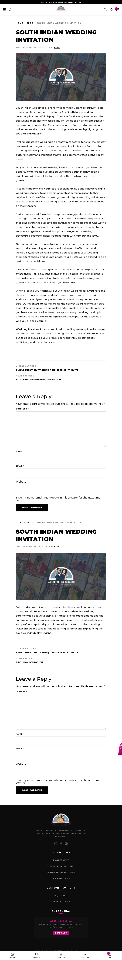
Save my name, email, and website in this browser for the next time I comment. (59, 499)
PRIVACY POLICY (61, 901)
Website (21, 481)
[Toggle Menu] (4, 9)
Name (20, 451)
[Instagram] (55, 843)
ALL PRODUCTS (61, 878)
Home (19, 23)
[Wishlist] (111, 9)
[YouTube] (66, 843)
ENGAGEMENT (61, 860)
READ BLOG (61, 933)
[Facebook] (61, 843)
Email (20, 466)
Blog (30, 23)
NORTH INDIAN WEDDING (61, 866)
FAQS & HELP (61, 895)
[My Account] (105, 9)
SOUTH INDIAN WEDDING (61, 872)
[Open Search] (10, 9)
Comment (22, 409)
